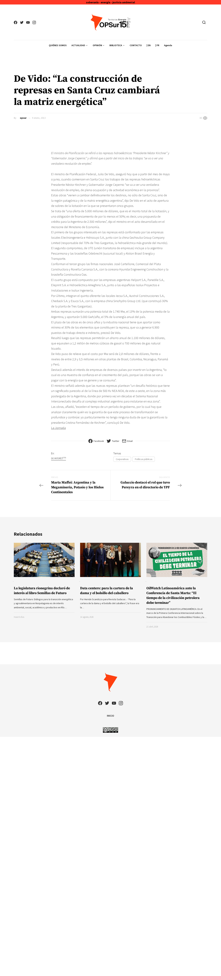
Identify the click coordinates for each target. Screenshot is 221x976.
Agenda (168, 45)
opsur (23, 117)
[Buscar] (204, 22)
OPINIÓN (97, 45)
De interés (58, 458)
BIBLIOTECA (115, 45)
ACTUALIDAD (78, 45)
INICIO (110, 715)
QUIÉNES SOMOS (58, 45)
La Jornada (58, 428)
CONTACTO (136, 45)
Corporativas (122, 459)
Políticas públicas (143, 459)
